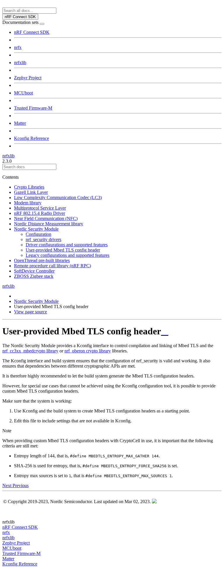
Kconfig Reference (31, 138)
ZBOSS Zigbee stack (33, 276)
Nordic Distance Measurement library (48, 223)
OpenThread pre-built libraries (42, 260)
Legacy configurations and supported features (67, 255)
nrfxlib (20, 62)
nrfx (18, 47)
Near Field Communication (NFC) (46, 218)
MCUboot (23, 92)
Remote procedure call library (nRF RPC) (52, 265)
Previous (21, 485)
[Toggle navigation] (42, 24)
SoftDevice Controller (34, 270)
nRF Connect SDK (32, 32)
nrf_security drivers (43, 239)
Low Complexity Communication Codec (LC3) (58, 197)
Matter (20, 123)
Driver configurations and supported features (67, 244)
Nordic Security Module (36, 228)
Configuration (38, 234)
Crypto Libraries (29, 187)
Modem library (27, 202)
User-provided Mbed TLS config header (63, 249)
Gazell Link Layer (31, 192)
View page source (30, 311)
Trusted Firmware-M (33, 108)
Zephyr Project (27, 77)
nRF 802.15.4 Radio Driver (39, 213)
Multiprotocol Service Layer (40, 208)
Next (7, 485)
